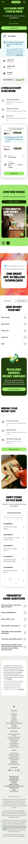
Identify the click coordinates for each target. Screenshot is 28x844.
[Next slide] (8, 243)
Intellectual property (14, 787)
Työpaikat (14, 718)
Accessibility (14, 726)
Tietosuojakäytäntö (14, 778)
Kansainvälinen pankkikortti (14, 737)
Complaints (14, 782)
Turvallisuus (14, 715)
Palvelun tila (14, 719)
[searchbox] (14, 517)
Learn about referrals (14, 389)
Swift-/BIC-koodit (14, 759)
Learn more (19, 55)
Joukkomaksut (14, 745)
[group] (13, 222)
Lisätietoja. (9, 678)
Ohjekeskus (14, 724)
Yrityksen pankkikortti (14, 743)
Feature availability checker (14, 728)
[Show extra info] (22, 234)
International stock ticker (14, 757)
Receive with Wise (14, 23)
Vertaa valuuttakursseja (14, 764)
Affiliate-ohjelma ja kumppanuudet (14, 723)
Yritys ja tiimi (14, 713)
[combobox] (7, 133)
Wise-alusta (14, 742)
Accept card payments (13, 746)
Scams (14, 789)
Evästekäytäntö (14, 781)
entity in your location (19, 836)
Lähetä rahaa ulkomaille (14, 734)
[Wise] (3, 2)
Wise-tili (14, 735)
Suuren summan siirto (14, 738)
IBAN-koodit (14, 761)
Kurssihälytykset (14, 762)
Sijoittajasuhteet (14, 721)
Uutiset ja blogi (14, 753)
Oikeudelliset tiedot (14, 776)
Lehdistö (14, 716)
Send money (14, 173)
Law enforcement (14, 790)
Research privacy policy (14, 754)
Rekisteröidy (16, 2)
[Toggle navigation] (24, 2)
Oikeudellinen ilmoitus (14, 779)
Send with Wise (14, 28)
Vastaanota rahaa (14, 740)
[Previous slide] (3, 243)
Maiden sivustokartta (14, 784)
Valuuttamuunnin (14, 756)
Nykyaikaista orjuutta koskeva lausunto (14, 786)
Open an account (14, 202)
